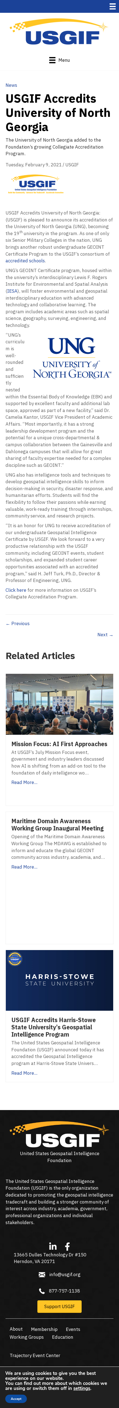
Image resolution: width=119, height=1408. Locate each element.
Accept (16, 1399)
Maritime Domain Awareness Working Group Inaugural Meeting (57, 824)
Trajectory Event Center (35, 1355)
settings (81, 1388)
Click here (16, 590)
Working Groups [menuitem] (27, 1337)
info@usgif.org (65, 1274)
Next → (105, 635)
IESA (12, 291)
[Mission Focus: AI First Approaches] (59, 704)
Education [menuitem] (62, 1337)
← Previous (18, 623)
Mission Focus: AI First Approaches (59, 744)
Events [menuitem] (73, 1329)
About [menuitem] (16, 1329)
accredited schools (25, 261)
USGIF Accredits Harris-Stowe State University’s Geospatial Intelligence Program (53, 1027)
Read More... (24, 782)
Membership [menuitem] (44, 1329)
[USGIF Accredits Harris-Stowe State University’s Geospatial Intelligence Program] (59, 980)
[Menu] (112, 6)
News (11, 85)
